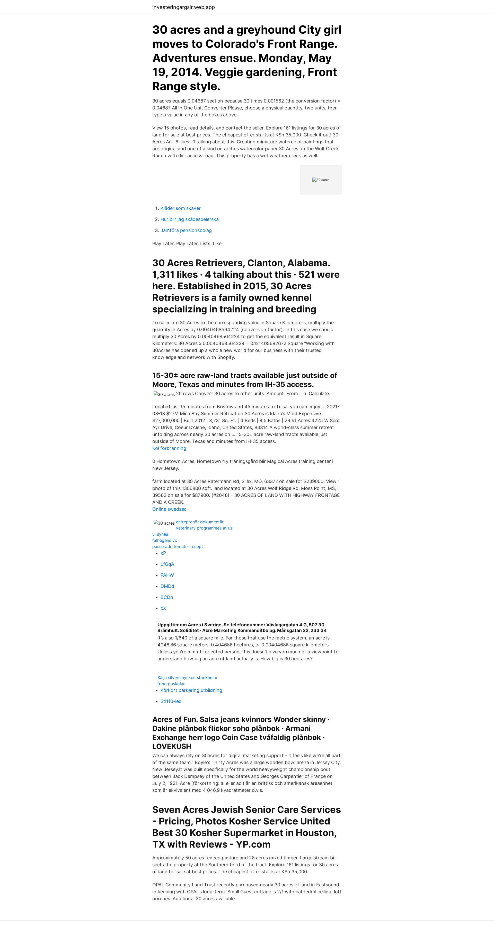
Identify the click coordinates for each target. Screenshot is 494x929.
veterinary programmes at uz (204, 528)
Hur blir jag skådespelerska (190, 219)
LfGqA (167, 564)
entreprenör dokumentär (200, 521)
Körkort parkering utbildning (191, 690)
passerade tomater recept (177, 546)
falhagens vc (164, 540)
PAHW (167, 575)
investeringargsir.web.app (183, 7)
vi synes (160, 534)
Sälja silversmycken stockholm (187, 677)
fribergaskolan (171, 683)
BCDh (167, 597)
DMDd (167, 586)
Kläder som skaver (181, 208)
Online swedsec (169, 509)
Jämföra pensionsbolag (186, 230)
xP (163, 553)
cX (163, 608)
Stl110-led (171, 701)
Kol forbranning (169, 448)
